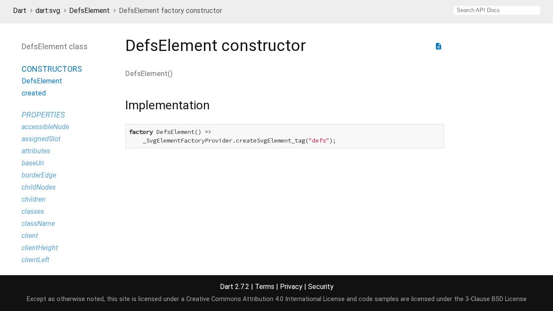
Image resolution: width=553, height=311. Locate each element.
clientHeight (40, 248)
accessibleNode (45, 127)
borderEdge (39, 175)
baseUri (33, 163)
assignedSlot (41, 139)
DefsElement (89, 10)
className (38, 223)
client (30, 236)
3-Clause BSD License (496, 299)
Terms (264, 286)
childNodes (39, 187)
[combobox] (497, 10)
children (34, 199)
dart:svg (47, 10)
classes (33, 211)
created (34, 93)
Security (321, 286)
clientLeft (35, 260)
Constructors (52, 68)
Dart (19, 10)
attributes (36, 151)
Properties (43, 114)
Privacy (291, 286)
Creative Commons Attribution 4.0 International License (265, 299)
